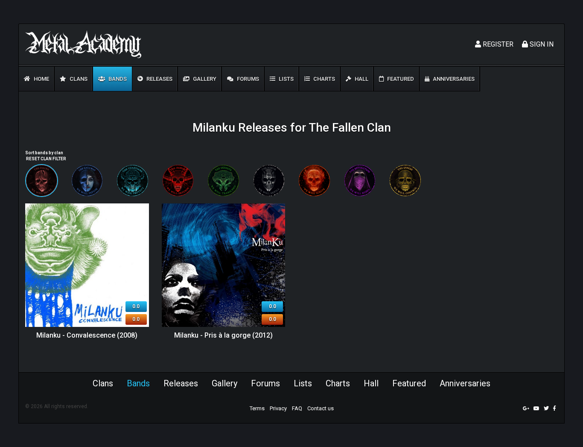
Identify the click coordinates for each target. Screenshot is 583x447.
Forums (247, 79)
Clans (77, 79)
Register (497, 44)
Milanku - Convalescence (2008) (86, 335)
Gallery (204, 79)
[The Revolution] (360, 180)
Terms (257, 408)
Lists (285, 79)
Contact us (320, 408)
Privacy (278, 408)
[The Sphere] (405, 180)
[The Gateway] (87, 180)
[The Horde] (178, 180)
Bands (117, 79)
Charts (323, 79)
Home (40, 79)
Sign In (541, 44)
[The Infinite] (223, 180)
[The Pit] (314, 180)
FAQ (297, 408)
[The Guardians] (132, 180)
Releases (158, 79)
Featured (400, 79)
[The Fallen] (41, 180)
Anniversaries (453, 79)
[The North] (269, 180)
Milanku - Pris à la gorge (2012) (223, 335)
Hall (360, 79)
